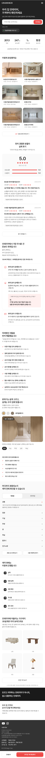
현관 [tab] (4, 448)
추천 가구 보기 (22, 680)
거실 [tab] (10, 448)
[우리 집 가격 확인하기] (29, 754)
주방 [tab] (15, 448)
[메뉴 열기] (41, 3)
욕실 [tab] (26, 448)
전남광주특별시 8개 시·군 (10, 30)
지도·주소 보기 (12, 745)
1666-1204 (11, 740)
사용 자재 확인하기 (33, 553)
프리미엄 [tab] (32, 496)
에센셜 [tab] (12, 496)
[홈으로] (7, 3)
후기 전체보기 (22, 234)
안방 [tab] (21, 448)
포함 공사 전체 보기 (12, 553)
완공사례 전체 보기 (22, 134)
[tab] (3, 413)
